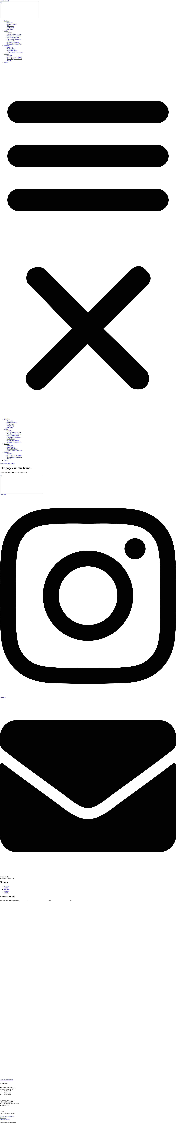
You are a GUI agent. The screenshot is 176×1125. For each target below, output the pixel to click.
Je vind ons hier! (5, 1097)
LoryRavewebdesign (22, 1122)
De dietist (6, 21)
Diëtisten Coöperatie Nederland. (60, 900)
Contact (6, 62)
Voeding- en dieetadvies (14, 36)
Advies (6, 31)
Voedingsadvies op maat (14, 34)
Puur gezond (24, 900)
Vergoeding (10, 27)
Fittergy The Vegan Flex (14, 44)
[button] (88, 240)
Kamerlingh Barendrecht (14, 59)
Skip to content (4, 1)
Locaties (6, 54)
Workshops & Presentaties (14, 52)
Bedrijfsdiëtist (11, 49)
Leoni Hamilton (11, 24)
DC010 (74, 900)
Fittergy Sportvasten (13, 42)
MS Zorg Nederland (13, 37)
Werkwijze (10, 26)
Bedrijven (6, 45)
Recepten (10, 29)
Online (9, 60)
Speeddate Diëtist (12, 50)
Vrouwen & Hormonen (14, 39)
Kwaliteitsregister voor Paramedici (38, 900)
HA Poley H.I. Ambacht (14, 57)
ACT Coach (10, 40)
